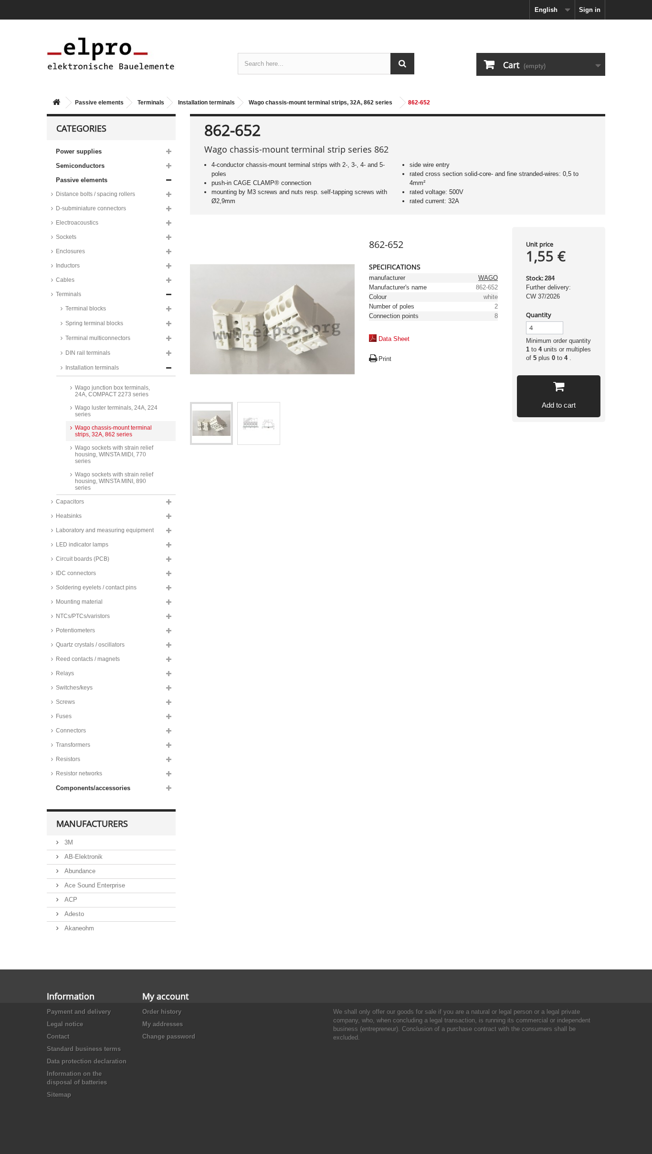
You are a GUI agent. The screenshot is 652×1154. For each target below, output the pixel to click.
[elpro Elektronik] (135, 53)
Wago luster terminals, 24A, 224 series (116, 411)
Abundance (79, 871)
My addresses (162, 1024)
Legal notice (65, 1024)
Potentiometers (75, 630)
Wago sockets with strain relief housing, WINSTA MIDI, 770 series (114, 454)
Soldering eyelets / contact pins (96, 587)
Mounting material (79, 601)
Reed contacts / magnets (88, 659)
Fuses (64, 716)
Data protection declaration (86, 1061)
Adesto (73, 913)
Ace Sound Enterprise (94, 885)
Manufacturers (92, 823)
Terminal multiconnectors (97, 338)
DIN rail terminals (87, 353)
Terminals (150, 102)
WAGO (488, 277)
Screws (65, 702)
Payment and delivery (79, 1011)
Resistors (68, 759)
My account (165, 996)
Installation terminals (206, 102)
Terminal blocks (85, 308)
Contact (58, 1036)
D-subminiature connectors (91, 208)
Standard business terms (84, 1048)
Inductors (68, 265)
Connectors (71, 730)
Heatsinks (69, 516)
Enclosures (70, 251)
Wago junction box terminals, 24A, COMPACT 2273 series (112, 391)
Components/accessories (93, 788)
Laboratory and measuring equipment (105, 530)
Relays (65, 673)
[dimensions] (259, 423)
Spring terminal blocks (94, 323)
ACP (70, 899)
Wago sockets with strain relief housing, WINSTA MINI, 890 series (114, 481)
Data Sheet (394, 338)
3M (68, 842)
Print (385, 358)
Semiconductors (80, 165)
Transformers (73, 745)
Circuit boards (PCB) (82, 559)
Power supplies (79, 151)
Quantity (538, 314)
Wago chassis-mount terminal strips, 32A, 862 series (320, 102)
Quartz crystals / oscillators (90, 644)
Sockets (66, 237)
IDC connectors (76, 573)
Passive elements (99, 102)
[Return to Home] (56, 103)
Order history (161, 1011)
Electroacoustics (77, 222)
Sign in (589, 9)
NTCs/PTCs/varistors (83, 616)
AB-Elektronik (83, 856)
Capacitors (70, 501)
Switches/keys (74, 687)
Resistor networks (79, 773)
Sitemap (59, 1094)
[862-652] (211, 423)
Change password (168, 1036)
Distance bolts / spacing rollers (95, 194)
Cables (65, 280)
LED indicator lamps (82, 544)
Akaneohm (78, 928)
